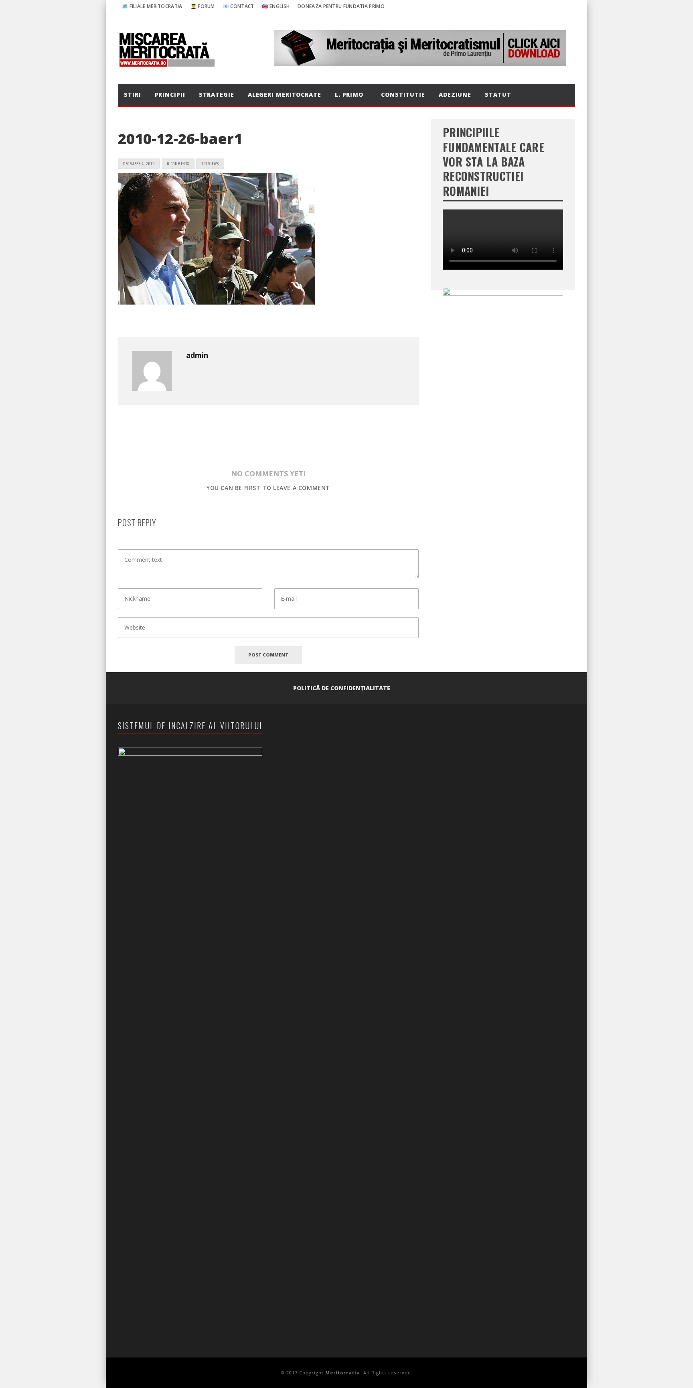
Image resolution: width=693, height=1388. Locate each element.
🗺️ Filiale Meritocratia (152, 6)
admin (197, 355)
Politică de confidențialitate (341, 688)
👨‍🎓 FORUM (202, 6)
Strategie (216, 94)
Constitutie (403, 94)
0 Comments (178, 164)
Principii (170, 94)
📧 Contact (238, 6)
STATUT (498, 94)
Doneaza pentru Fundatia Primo (341, 6)
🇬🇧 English (276, 6)
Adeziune (455, 94)
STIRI (132, 94)
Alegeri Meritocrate (284, 94)
